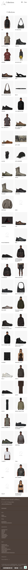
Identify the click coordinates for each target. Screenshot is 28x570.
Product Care (4, 544)
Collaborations (4, 535)
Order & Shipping (5, 545)
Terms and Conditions (6, 549)
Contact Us (3, 516)
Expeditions (3, 521)
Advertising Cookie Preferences (8, 552)
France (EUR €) (4, 559)
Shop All (3, 530)
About (2, 515)
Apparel (3, 531)
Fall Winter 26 (4, 529)
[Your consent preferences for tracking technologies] (25, 567)
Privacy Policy (11, 501)
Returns (3, 546)
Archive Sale (4, 536)
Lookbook (3, 537)
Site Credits (18, 565)
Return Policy (4, 547)
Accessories (4, 534)
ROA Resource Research (6, 522)
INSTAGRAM (3, 508)
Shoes (2, 533)
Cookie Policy (4, 551)
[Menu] (22, 2)
